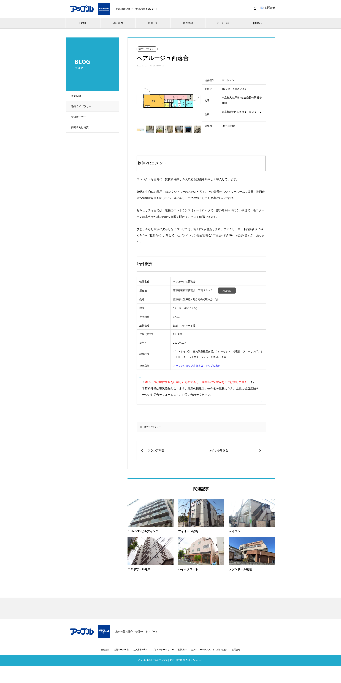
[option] (169, 100)
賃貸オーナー (78, 116)
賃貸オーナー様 (121, 649)
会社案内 (118, 23)
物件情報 (188, 23)
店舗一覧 (153, 23)
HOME (83, 23)
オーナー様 (222, 23)
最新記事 (76, 95)
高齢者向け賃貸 (80, 127)
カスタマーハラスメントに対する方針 (209, 649)
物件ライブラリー (81, 106)
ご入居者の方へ (140, 649)
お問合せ (258, 23)
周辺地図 (227, 290)
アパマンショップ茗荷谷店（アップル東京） (198, 365)
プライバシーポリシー (163, 649)
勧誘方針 (182, 649)
